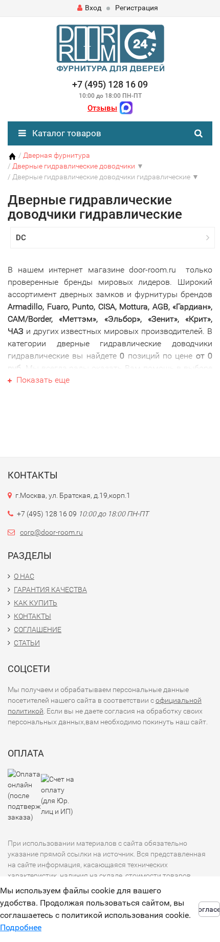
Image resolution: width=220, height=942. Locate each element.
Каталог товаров (65, 133)
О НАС (24, 576)
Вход (93, 8)
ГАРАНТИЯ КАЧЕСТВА (50, 589)
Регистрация (136, 8)
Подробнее (20, 927)
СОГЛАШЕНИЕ (37, 629)
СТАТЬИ (27, 643)
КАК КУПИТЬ (35, 603)
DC (21, 237)
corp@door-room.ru (51, 532)
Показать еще (42, 380)
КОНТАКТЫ (32, 616)
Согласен (209, 909)
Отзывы (102, 108)
